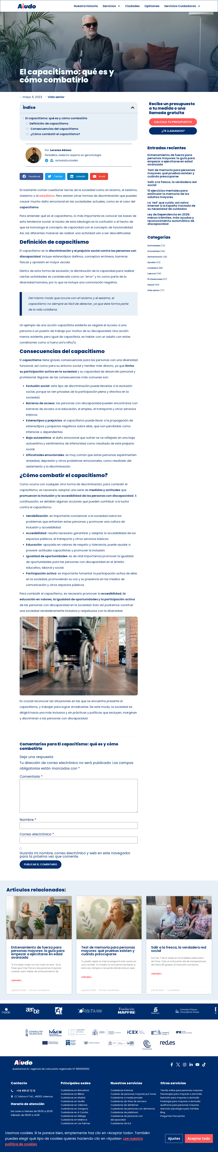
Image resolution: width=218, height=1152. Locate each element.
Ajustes (174, 1138)
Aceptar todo (199, 1138)
